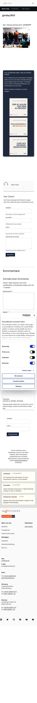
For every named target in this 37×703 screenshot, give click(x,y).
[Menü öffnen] (33, 3)
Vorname (8, 207)
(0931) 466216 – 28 (9, 593)
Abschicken (10, 254)
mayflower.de (5, 560)
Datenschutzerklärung (20, 460)
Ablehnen (19, 386)
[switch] (32, 352)
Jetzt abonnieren (12, 434)
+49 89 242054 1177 (10, 607)
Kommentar (7, 291)
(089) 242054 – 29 (9, 609)
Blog (4, 25)
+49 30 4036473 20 (10, 576)
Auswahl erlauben (18, 381)
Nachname (9, 217)
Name (6, 312)
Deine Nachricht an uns (12, 236)
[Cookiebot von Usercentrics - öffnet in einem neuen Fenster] (22, 315)
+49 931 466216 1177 (10, 591)
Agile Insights (29, 526)
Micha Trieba (5, 9)
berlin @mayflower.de (7, 578)
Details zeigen (26, 370)
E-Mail (8, 227)
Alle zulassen (18, 376)
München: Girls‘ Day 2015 (14, 25)
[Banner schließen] (34, 315)
